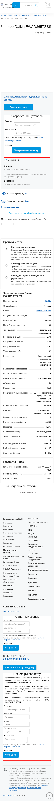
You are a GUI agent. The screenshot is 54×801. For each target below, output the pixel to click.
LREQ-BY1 (32, 537)
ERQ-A (31, 534)
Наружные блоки (10, 565)
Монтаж (32, 591)
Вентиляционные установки (36, 564)
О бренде (32, 578)
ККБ (30, 530)
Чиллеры (25, 15)
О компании (34, 586)
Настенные (8, 523)
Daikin (48, 301)
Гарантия (32, 595)
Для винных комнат (11, 546)
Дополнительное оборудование (10, 581)
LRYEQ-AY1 (33, 540)
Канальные (8, 530)
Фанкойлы (8, 586)
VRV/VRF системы (12, 569)
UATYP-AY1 (33, 554)
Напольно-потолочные (13, 533)
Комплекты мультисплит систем (13, 557)
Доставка (32, 582)
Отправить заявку (26, 150)
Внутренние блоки (11, 562)
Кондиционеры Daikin (13, 519)
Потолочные (8, 540)
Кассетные (7, 526)
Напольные (8, 536)
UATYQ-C (32, 550)
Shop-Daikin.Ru (9, 796)
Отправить (11, 648)
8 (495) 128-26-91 (14, 655)
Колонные (7, 543)
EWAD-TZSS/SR (40, 15)
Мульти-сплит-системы (10, 551)
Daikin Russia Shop (9, 15)
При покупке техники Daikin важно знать (27, 213)
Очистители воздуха (38, 570)
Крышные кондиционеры (35, 545)
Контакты (32, 574)
